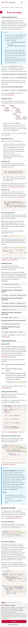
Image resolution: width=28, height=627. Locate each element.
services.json (21, 197)
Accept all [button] (14, 621)
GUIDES (11, 7)
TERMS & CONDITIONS (12, 602)
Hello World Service (12, 432)
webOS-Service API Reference (10, 259)
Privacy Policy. (6, 618)
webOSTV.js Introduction (7, 356)
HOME (2, 7)
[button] (14, 624)
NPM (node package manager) (17, 186)
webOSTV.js (6, 387)
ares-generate (10, 95)
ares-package (6, 336)
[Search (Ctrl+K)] (21, 2)
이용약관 (19, 602)
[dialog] (14, 615)
